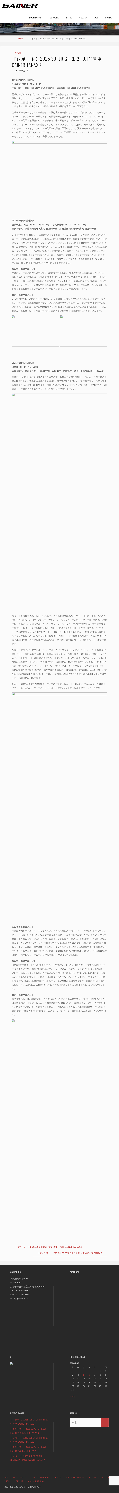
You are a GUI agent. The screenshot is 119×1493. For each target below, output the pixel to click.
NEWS (20, 38)
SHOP (7, 1481)
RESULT (92, 1477)
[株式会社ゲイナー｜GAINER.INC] (20, 6)
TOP (6, 1477)
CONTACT (19, 1481)
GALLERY (105, 1477)
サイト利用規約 (36, 1481)
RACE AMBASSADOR (75, 1477)
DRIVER (57, 1477)
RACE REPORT (19, 1477)
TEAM (33, 1477)
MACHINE (44, 1477)
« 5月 (72, 1396)
